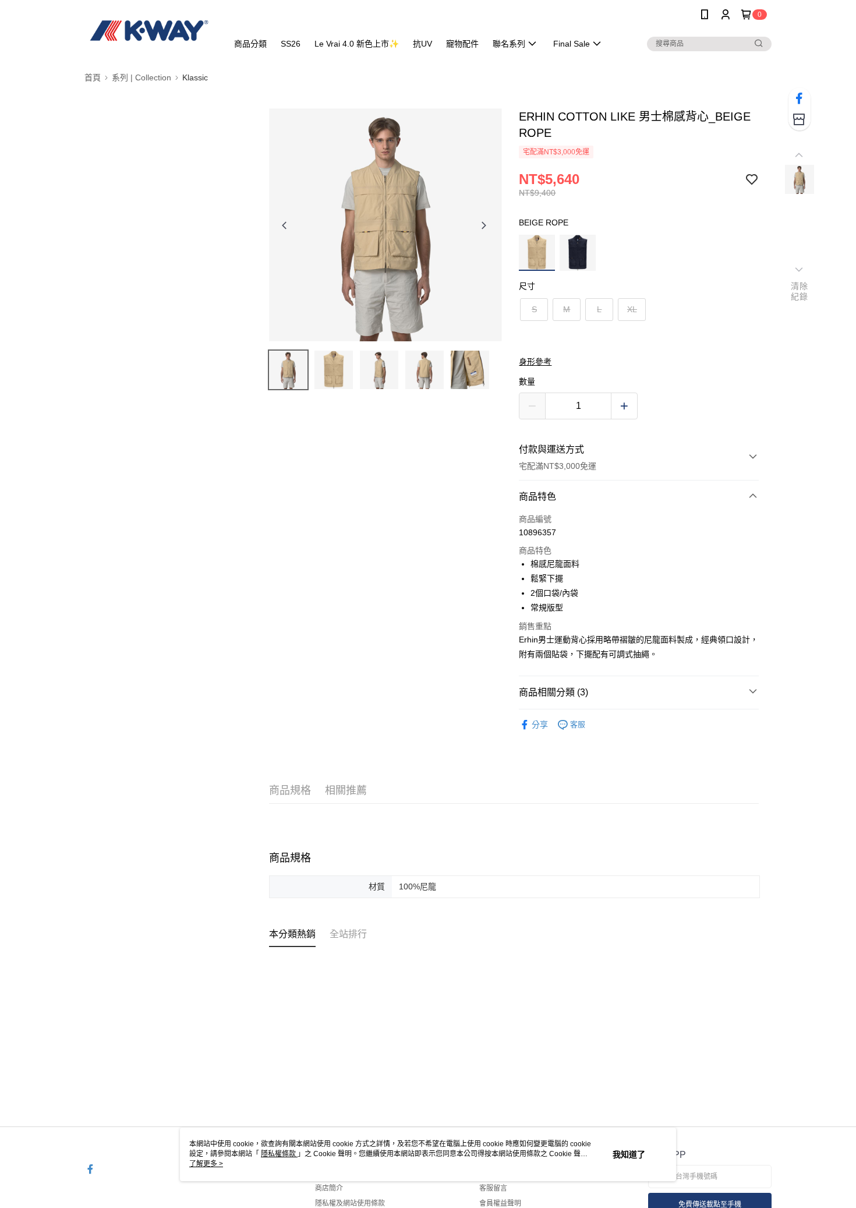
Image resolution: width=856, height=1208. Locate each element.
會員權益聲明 (500, 1203)
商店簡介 (329, 1188)
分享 (540, 724)
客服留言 (493, 1188)
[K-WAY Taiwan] (149, 31)
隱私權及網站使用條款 (350, 1203)
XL (632, 309)
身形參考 (535, 361)
